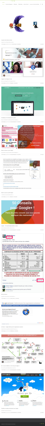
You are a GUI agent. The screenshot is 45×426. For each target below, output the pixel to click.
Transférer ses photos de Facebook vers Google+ (9, 408)
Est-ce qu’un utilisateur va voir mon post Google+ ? (10, 365)
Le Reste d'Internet (12, 298)
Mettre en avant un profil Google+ (7, 192)
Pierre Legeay (3, 121)
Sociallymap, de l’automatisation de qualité (8, 117)
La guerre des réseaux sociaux (6, 40)
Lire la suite (41, 121)
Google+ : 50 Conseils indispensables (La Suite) (9, 225)
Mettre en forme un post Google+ (7, 150)
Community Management (13, 121)
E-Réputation (11, 196)
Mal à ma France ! (4, 294)
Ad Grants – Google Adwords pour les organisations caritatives (12, 326)
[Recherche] (42, 4)
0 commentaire (19, 121)
